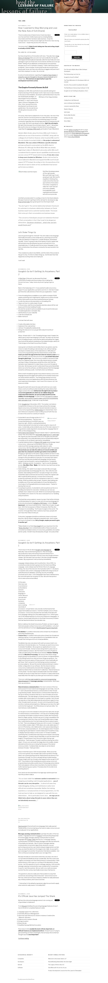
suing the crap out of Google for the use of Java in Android (35, 77)
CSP (26, 837)
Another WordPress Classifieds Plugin (74, 131)
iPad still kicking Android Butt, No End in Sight (60, 961)
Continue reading (23, 938)
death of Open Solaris (49, 75)
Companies (21, 958)
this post (24, 906)
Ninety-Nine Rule (24, 528)
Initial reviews (38, 410)
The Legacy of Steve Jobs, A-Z (56, 964)
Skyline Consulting (73, 129)
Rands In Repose (68, 109)
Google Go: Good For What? (71, 77)
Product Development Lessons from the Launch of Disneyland (64, 970)
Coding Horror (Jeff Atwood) (71, 100)
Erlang (29, 839)
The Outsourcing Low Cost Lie (72, 74)
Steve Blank (67, 121)
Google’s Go (25, 404)
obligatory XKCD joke (40, 503)
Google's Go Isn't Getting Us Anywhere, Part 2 (76, 91)
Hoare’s (39, 835)
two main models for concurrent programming (42, 679)
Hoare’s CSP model (40, 442)
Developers (21, 961)
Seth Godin (67, 112)
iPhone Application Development (80, 133)
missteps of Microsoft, (33, 129)
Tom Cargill (37, 526)
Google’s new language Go (43, 550)
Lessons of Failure (36, 5)
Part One (22, 278)
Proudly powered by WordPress (26, 979)
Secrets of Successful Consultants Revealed (76, 85)
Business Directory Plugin (80, 135)
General (20, 964)
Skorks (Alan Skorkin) (69, 115)
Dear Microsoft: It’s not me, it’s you (57, 967)
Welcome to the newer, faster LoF (57, 958)
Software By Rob (68, 118)
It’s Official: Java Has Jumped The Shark (36, 896)
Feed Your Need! (73, 29)
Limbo (33, 839)
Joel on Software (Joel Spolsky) (72, 103)
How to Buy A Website (74, 136)
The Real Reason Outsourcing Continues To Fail (76, 88)
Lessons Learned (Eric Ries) (71, 106)
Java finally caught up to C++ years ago (47, 434)
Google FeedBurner (79, 59)
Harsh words (22, 826)
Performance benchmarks (26, 432)
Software (20, 967)
